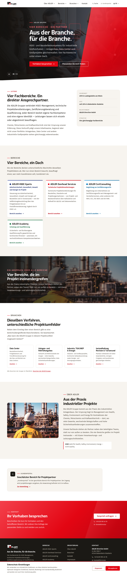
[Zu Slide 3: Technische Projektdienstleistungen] (111, 74)
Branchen (73, 3)
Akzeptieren (112, 568)
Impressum (71, 560)
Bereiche (61, 3)
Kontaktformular (101, 524)
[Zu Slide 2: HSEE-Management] (107, 74)
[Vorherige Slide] (4, 43)
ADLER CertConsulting (50, 556)
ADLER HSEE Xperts (49, 549)
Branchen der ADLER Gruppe (42, 371)
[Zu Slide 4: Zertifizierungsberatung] (114, 74)
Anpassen (98, 568)
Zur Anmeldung (22, 487)
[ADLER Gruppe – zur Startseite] (12, 3)
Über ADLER (48, 3)
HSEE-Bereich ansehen (42, 64)
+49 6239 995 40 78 (101, 521)
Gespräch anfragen (105, 516)
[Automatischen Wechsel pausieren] (9, 74)
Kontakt (84, 3)
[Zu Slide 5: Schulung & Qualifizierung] (118, 74)
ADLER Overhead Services (52, 553)
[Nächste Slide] (122, 43)
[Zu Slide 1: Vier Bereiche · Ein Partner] (103, 74)
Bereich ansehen (16, 213)
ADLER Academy (48, 560)
